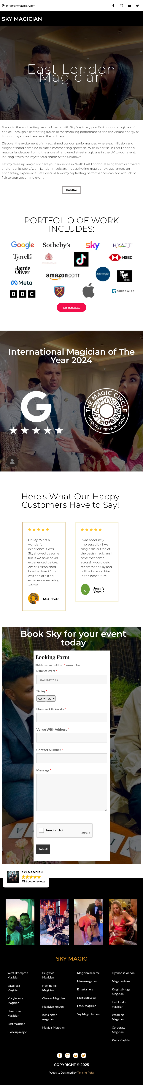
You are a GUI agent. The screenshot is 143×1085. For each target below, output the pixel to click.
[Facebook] (113, 5)
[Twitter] (137, 5)
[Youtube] (129, 5)
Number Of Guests (51, 709)
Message (43, 770)
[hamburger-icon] (137, 18)
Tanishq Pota (85, 1072)
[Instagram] (121, 5)
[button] (7, 566)
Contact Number (49, 750)
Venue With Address (52, 729)
